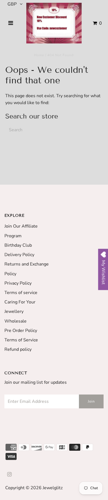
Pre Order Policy (20, 331)
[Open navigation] (10, 23)
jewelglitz (53, 488)
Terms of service (20, 293)
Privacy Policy (18, 283)
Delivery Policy (19, 255)
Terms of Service (21, 340)
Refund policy (18, 349)
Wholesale (15, 321)
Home (39, 55)
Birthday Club (18, 245)
